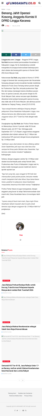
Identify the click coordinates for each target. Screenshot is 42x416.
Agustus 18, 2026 (6, 332)
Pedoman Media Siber (15, 396)
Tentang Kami (12, 393)
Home (3, 9)
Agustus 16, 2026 (6, 373)
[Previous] (19, 380)
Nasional (6, 280)
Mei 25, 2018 (16, 26)
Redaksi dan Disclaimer (25, 393)
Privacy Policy (28, 396)
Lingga (8, 9)
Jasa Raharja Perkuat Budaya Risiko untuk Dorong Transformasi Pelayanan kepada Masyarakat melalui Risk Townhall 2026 (18, 287)
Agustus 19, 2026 (6, 293)
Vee (8, 26)
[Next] (22, 380)
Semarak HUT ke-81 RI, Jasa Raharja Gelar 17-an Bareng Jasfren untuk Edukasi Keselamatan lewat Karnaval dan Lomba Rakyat (20, 368)
